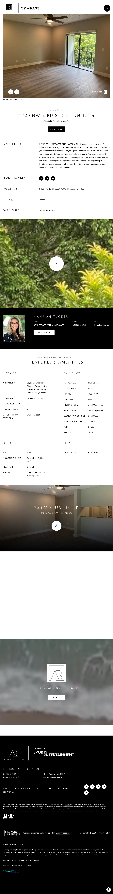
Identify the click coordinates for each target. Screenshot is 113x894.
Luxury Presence (63, 833)
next (16, 91)
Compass (67, 804)
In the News (64, 789)
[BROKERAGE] (86, 792)
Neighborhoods (23, 789)
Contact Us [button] (56, 697)
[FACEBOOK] (86, 786)
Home (5, 789)
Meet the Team (44, 789)
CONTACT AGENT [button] (44, 332)
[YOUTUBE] (104, 786)
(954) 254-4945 (79, 325)
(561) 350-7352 (9, 774)
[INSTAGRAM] (92, 786)
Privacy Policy (104, 833)
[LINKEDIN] (98, 786)
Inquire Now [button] (56, 129)
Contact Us (9, 792)
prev (10, 91)
